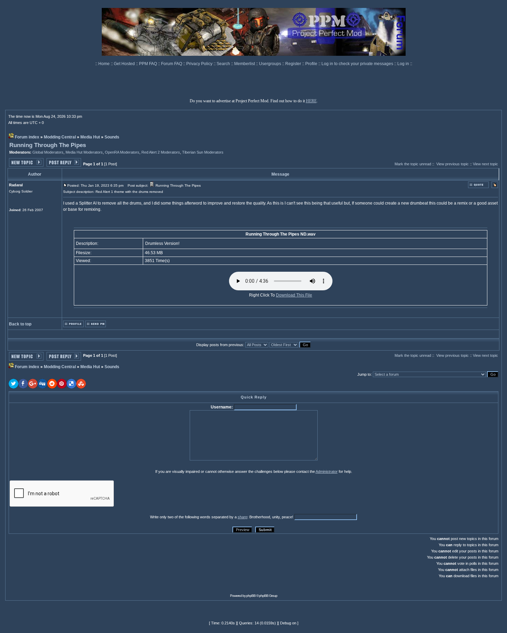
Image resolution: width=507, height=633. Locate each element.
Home (104, 63)
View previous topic (452, 164)
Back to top (20, 324)
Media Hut (90, 137)
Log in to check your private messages (357, 63)
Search (224, 63)
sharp (242, 517)
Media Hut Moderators (84, 152)
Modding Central (60, 137)
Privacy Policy (199, 63)
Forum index (27, 137)
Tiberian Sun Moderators (202, 152)
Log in (403, 63)
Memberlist (245, 63)
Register (293, 63)
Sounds (112, 137)
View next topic (485, 164)
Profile (311, 63)
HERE (311, 100)
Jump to (364, 374)
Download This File (294, 295)
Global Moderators (47, 152)
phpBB (251, 596)
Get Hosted (125, 63)
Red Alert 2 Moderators (160, 152)
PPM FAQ (148, 63)
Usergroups (270, 63)
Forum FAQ (172, 63)
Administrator (327, 471)
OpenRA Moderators (122, 152)
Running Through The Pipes (47, 145)
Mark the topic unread (413, 164)
